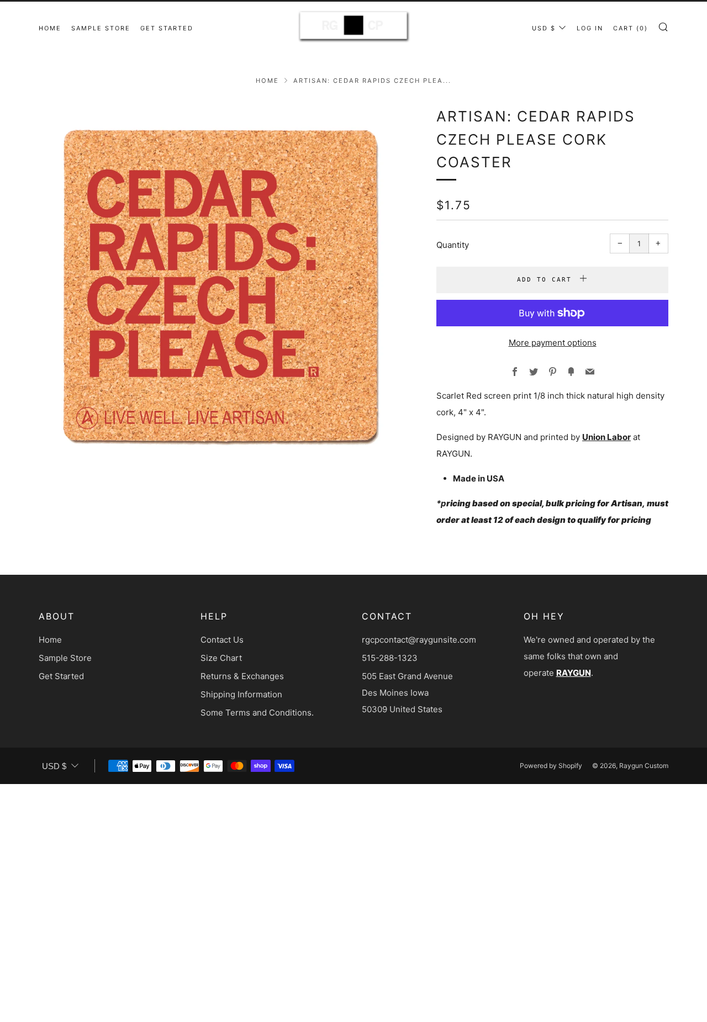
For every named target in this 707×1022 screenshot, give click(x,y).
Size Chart (221, 658)
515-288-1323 (390, 658)
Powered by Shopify (551, 765)
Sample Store (100, 28)
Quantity (452, 245)
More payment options (553, 342)
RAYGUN (573, 673)
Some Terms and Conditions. (257, 712)
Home (50, 28)
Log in (590, 28)
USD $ (544, 28)
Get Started (166, 28)
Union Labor (606, 437)
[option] (221, 287)
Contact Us (222, 639)
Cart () (630, 28)
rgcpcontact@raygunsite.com (419, 639)
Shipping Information (241, 694)
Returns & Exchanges (242, 676)
